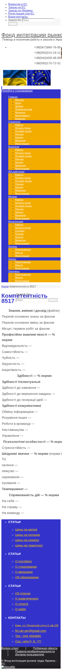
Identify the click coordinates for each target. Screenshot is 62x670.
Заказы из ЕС (17, 7)
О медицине (24, 572)
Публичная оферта (45, 648)
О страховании (26, 567)
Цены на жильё (26, 529)
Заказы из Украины (20, 10)
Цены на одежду (27, 540)
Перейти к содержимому (17, 90)
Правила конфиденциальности (35, 651)
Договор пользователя (29, 654)
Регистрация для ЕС (21, 13)
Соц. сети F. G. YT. (28, 641)
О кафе (20, 609)
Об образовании (27, 577)
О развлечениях (26, 598)
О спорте (21, 604)
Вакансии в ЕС (17, 4)
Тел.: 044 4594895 (28, 636)
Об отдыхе (22, 593)
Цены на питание (27, 535)
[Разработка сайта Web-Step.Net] (8, 666)
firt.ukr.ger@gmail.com (30, 631)
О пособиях (23, 561)
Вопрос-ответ (10, 648)
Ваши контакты (18, 16)
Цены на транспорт (29, 545)
